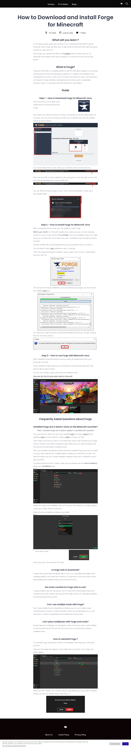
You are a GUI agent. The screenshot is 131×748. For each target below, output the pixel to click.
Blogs (74, 4)
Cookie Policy (63, 735)
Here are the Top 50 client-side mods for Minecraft (52, 376)
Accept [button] (125, 744)
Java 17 (86, 434)
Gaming (51, 4)
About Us (48, 735)
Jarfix (67, 437)
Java (52, 248)
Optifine (67, 53)
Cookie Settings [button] (115, 744)
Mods (83, 33)
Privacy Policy (80, 735)
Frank (53, 33)
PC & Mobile (63, 4)
